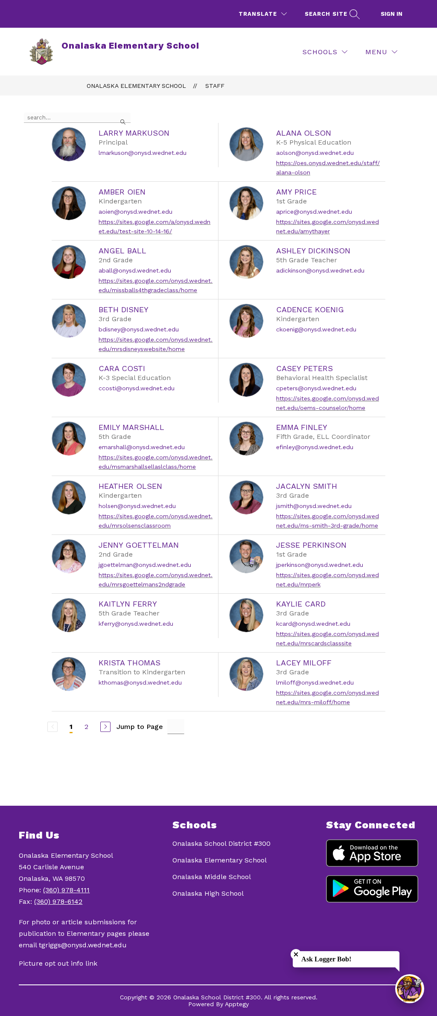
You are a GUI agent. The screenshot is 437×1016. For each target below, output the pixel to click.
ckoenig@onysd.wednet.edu (316, 329)
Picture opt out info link (58, 963)
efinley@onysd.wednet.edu (314, 447)
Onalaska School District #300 (221, 843)
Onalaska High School (208, 893)
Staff (214, 85)
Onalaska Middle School (211, 877)
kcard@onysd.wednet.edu (313, 623)
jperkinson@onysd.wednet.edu (319, 564)
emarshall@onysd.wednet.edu (142, 447)
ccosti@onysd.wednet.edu (137, 388)
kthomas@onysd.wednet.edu (140, 682)
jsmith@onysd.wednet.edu (314, 505)
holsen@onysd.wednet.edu (137, 505)
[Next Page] (105, 727)
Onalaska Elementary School (136, 85)
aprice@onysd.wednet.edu (314, 211)
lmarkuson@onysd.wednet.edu (142, 152)
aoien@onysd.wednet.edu (135, 211)
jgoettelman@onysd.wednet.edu (145, 564)
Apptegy (237, 1004)
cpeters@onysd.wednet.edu (316, 388)
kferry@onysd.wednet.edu (136, 623)
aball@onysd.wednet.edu (135, 270)
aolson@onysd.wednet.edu (315, 152)
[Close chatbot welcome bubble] (296, 954)
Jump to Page (140, 727)
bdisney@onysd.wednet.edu (139, 329)
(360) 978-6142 (58, 901)
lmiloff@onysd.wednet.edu (315, 682)
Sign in (391, 14)
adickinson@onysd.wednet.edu (320, 270)
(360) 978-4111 (66, 890)
